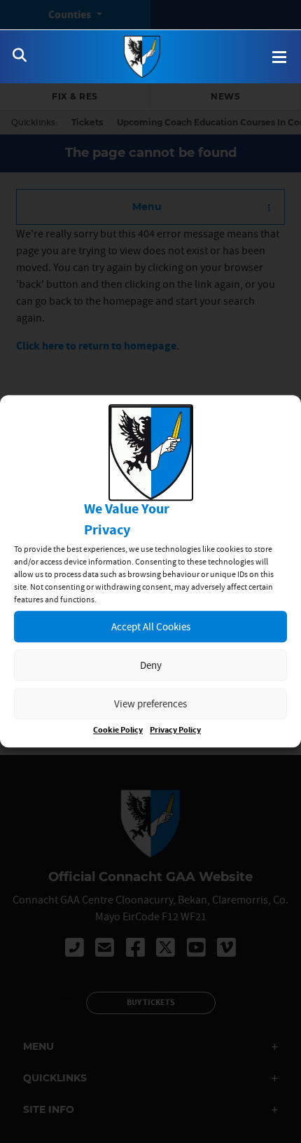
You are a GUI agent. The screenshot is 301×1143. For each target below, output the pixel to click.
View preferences (150, 703)
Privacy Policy (175, 731)
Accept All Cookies (150, 626)
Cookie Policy (118, 731)
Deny (151, 665)
